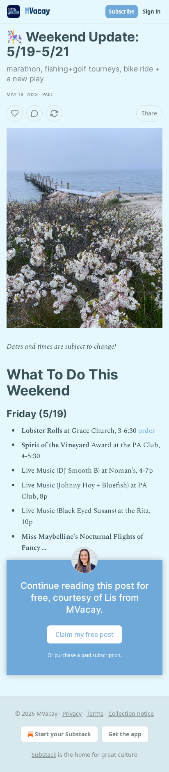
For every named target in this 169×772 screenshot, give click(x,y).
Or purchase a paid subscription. (84, 655)
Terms (95, 713)
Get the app (125, 734)
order (146, 430)
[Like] (15, 113)
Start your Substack (63, 734)
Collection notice (131, 713)
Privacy (72, 713)
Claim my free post (84, 634)
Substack (44, 754)
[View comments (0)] (34, 113)
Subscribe (122, 11)
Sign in (152, 11)
